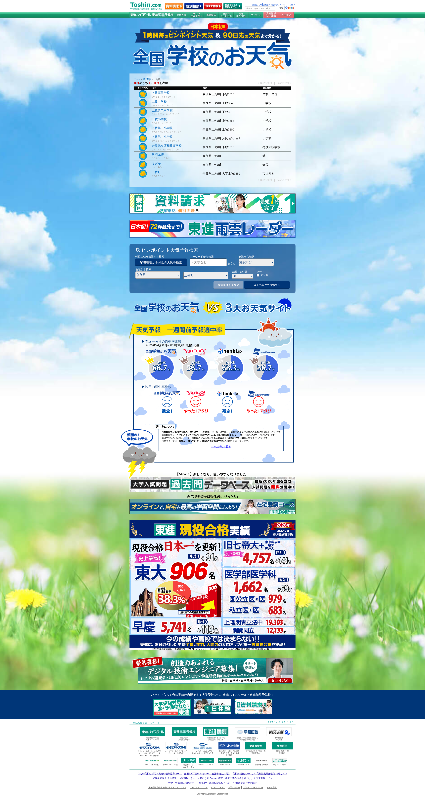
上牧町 (156, 172)
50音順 (264, 275)
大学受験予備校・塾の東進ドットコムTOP (167, 787)
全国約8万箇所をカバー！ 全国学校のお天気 (207, 773)
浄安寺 (156, 163)
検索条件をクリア (228, 285)
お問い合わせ (234, 787)
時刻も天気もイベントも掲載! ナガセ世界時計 (233, 783)
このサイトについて (199, 787)
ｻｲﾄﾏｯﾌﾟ (283, 4)
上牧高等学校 (161, 92)
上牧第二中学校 (162, 110)
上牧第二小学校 (162, 136)
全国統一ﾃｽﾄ (257, 4)
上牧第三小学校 (162, 128)
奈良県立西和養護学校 (167, 145)
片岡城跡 (158, 154)
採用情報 (274, 4)
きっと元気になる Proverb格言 (207, 778)
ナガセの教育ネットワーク (145, 723)
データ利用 (272, 787)
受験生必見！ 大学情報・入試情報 (170, 778)
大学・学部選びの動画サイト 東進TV (187, 783)
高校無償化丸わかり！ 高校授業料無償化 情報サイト (260, 773)
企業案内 (266, 4)
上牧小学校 (159, 119)
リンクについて (218, 787)
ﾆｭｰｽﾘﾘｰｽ (291, 4)
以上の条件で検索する (267, 285)
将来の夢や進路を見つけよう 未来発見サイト (248, 778)
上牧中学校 (159, 101)
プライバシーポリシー (253, 787)
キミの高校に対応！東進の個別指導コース (160, 773)
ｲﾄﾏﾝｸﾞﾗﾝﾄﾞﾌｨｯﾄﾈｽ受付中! (149, 756)
